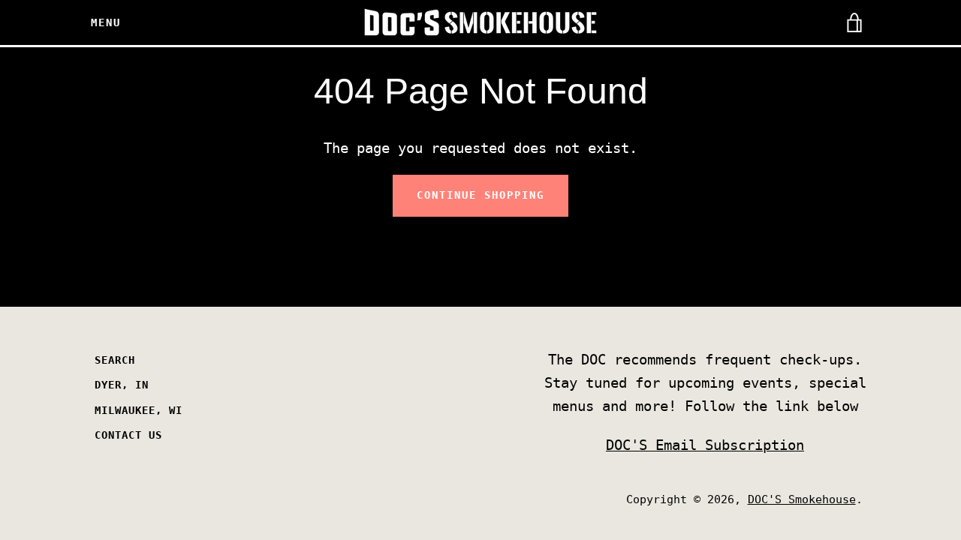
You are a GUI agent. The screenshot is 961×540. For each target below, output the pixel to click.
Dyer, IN (122, 385)
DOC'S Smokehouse (802, 499)
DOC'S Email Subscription (705, 445)
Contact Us (128, 435)
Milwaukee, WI (138, 410)
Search (115, 360)
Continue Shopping (480, 195)
